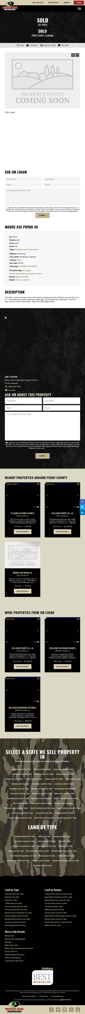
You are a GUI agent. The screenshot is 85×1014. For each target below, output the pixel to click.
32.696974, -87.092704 (27, 266)
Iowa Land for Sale (73, 779)
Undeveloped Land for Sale (17, 860)
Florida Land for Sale (64, 774)
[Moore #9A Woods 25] (22, 555)
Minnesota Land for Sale (41, 788)
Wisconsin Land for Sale (44, 818)
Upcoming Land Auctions (15, 925)
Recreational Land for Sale (37, 851)
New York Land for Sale (41, 798)
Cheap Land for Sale (61, 836)
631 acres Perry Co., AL (62, 513)
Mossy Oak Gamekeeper (15, 939)
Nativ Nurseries (11, 945)
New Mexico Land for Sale (18, 798)
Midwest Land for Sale (54, 909)
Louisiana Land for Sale (64, 784)
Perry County (38, 35)
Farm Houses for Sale (47, 841)
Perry (19, 260)
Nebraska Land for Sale (64, 793)
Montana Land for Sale (42, 793)
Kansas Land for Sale (20, 784)
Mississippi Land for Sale (65, 788)
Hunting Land (21, 249)
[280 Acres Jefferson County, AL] (62, 630)
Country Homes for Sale (24, 841)
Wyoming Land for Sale (67, 818)
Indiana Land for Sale (54, 779)
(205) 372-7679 (22, 277)
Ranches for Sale (65, 846)
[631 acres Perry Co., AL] (62, 495)
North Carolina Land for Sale (66, 798)
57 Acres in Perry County (22, 513)
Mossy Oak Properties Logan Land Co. (26, 273)
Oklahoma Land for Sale (41, 803)
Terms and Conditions (29, 996)
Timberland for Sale (66, 856)
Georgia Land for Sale (13, 779)
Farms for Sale (64, 841)
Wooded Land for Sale (42, 865)
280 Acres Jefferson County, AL (62, 648)
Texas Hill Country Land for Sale (58, 894)
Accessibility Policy (57, 996)
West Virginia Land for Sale (20, 818)
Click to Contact (22, 280)
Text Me (11, 390)
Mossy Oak (9, 936)
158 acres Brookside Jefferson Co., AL (23, 708)
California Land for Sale (21, 774)
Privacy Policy (72, 211)
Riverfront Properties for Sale (23, 856)
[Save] (73, 55)
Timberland (33, 249)
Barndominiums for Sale (25, 836)
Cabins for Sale (44, 836)
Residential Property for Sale (64, 851)
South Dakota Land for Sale (68, 808)
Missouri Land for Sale (20, 793)
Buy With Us (53, 3)
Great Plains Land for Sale (56, 903)
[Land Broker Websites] (66, 1000)
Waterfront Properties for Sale (65, 860)
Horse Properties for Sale (23, 846)
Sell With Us (38, 3)
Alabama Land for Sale (21, 769)
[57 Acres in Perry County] (22, 495)
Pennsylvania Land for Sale (16, 808)
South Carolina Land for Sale (42, 808)
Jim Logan (26, 270)
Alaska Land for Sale (42, 769)
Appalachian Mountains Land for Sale (60, 916)
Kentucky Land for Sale (41, 784)
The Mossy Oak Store (14, 961)
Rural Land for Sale (47, 856)
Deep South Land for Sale (56, 919)
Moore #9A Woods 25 (22, 573)
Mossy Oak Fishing (13, 957)
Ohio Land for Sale (20, 803)
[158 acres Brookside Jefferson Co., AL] (22, 690)
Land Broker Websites (52, 1000)
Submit (42, 215)
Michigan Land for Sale (19, 788)
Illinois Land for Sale (33, 779)
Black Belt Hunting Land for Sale (58, 897)
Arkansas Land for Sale (63, 769)
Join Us (67, 3)
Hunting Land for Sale (46, 846)
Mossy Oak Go (11, 951)
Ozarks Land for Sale (53, 906)
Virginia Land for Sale (64, 813)
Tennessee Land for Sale (22, 813)
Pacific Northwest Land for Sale (58, 922)
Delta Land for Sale (53, 925)
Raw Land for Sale (16, 851)
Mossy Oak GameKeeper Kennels (19, 948)
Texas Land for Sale (44, 813)
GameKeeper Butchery (15, 954)
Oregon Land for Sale (63, 803)
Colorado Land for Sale (43, 774)
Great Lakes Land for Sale (56, 913)
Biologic (8, 942)
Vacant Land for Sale (40, 860)
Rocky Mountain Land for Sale (57, 900)
